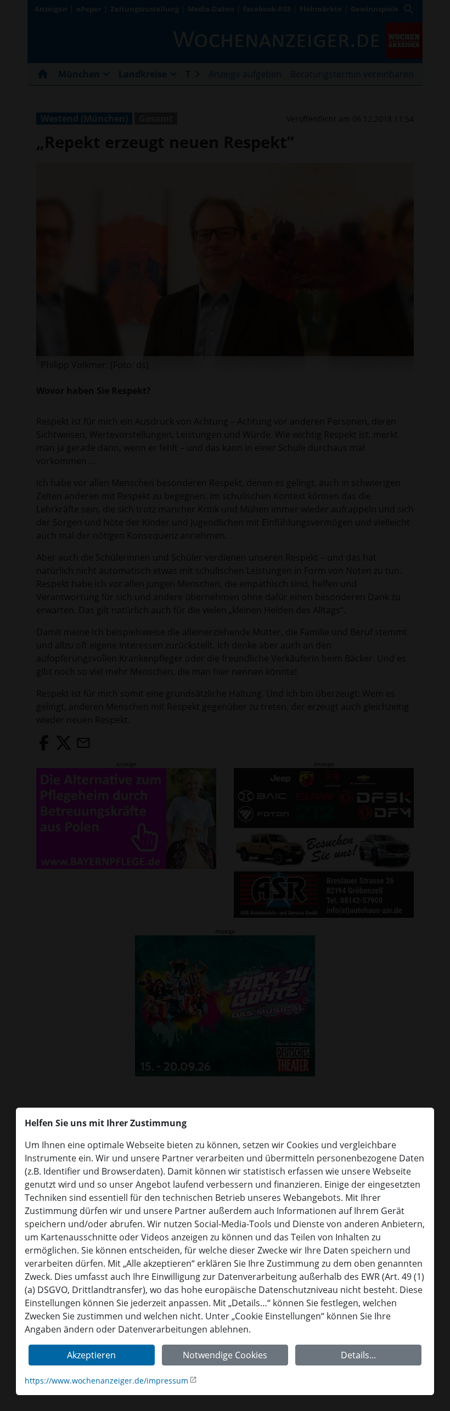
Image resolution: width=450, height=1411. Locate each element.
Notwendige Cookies (225, 1355)
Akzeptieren (91, 1355)
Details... (358, 1355)
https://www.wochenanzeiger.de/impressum (106, 1380)
